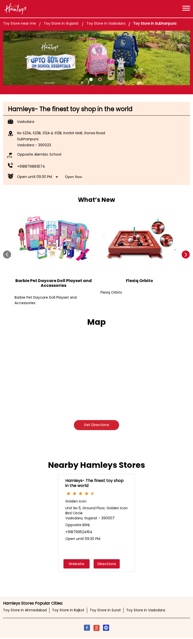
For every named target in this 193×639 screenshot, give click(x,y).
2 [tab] (100, 79)
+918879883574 (31, 166)
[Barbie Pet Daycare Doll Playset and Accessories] (53, 239)
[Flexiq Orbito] (139, 239)
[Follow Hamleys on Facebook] (87, 628)
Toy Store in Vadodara (145, 610)
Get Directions (96, 424)
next (186, 254)
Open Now (73, 177)
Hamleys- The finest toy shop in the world (94, 483)
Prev (7, 254)
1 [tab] (91, 79)
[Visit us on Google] (96, 628)
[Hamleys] (15, 9)
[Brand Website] (106, 628)
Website (76, 563)
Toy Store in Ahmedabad (25, 610)
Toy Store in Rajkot (68, 610)
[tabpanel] (96, 58)
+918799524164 (78, 531)
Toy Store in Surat (105, 610)
